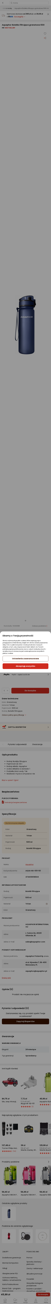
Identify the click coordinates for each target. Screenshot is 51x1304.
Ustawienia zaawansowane (25, 658)
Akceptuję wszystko (25, 666)
